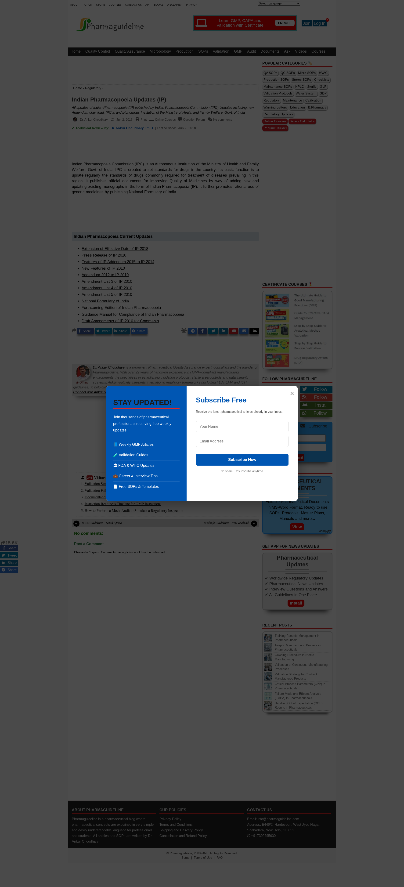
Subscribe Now (242, 459)
